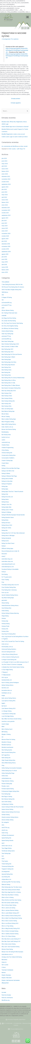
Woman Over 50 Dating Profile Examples (12, 951)
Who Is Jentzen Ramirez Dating (10, 910)
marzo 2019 (5, 267)
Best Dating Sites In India (8, 382)
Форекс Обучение (7, 977)
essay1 (3, 556)
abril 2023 (4, 166)
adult (3, 307)
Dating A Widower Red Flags (9, 476)
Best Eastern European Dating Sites (11, 388)
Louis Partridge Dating (7, 716)
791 (3, 300)
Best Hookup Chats (7, 395)
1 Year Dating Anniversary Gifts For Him (12, 284)
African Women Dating (8, 310)
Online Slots (5, 775)
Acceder (4, 992)
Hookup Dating (6, 623)
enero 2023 (5, 174)
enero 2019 (5, 272)
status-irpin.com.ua (7, 845)
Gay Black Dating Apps (8, 597)
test (3, 856)
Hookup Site (5, 628)
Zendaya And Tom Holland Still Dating (12, 957)
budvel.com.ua (6, 437)
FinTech (4, 571)
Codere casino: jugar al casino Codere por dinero (15, 136)
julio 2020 (4, 241)
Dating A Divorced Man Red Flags (11, 468)
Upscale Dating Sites (7, 874)
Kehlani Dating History (7, 685)
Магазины (4, 959)
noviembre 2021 (6, 210)
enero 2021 (5, 231)
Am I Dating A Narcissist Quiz (9, 313)
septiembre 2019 (6, 251)
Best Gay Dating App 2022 (9, 390)
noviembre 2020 (6, 233)
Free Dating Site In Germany (9, 590)
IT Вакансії (5, 672)
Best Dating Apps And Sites (9, 362)
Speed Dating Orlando (7, 840)
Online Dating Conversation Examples (12, 768)
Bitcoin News (5, 414)
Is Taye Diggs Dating (7, 669)
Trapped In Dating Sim (7, 869)
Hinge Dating (5, 615)
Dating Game (5, 499)
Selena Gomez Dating (7, 809)
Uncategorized (6, 39)
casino (3, 439)
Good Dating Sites (6, 608)
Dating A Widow (6, 473)
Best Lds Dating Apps (7, 408)
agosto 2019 (5, 254)
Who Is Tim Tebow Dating (8, 936)
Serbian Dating (6, 814)
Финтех (4, 972)
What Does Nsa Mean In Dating (10, 894)
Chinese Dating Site (7, 452)
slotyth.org (4, 830)
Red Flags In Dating (7, 796)
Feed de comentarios (7, 997)
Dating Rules (5, 520)
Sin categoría (5, 822)
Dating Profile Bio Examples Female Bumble (13, 514)
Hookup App (5, 621)
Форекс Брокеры (6, 975)
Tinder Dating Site (6, 863)
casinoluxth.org (6, 442)
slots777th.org (5, 827)
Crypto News (5, 463)
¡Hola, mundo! (24, 146)
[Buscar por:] (15, 111)
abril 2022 (4, 197)
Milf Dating (4, 731)
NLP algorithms (6, 755)
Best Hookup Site (6, 403)
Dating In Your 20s (6, 504)
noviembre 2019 (6, 246)
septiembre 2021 (6, 215)
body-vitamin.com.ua (7, 427)
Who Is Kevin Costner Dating (9, 920)
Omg (3, 765)
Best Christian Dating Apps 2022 (10, 344)
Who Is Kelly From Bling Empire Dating (12, 918)
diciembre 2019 (6, 243)
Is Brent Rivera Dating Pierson (10, 654)
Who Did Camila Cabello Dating (10, 902)
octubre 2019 (5, 249)
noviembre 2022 (6, 179)
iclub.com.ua (5, 644)
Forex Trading (5, 579)
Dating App (5, 486)
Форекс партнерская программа (11, 980)
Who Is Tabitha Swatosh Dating (10, 933)
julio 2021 (4, 220)
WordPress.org (5, 1000)
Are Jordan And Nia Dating (9, 320)
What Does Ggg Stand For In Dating (11, 892)
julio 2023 (4, 158)
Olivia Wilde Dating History (9, 762)
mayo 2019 (5, 262)
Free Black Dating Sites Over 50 (10, 584)
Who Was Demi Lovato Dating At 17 (11, 939)
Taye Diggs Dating (6, 848)
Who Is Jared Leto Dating (8, 907)
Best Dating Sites (6, 375)
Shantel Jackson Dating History (10, 817)
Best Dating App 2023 (7, 351)
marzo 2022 (5, 199)
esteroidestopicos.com (8, 566)
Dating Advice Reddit (7, 478)
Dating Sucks (5, 540)
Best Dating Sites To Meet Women (11, 385)
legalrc (3, 703)
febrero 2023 (5, 171)
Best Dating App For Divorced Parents (12, 354)
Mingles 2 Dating (6, 734)
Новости (4, 962)
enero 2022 (5, 205)
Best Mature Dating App (8, 411)
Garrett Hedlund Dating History (10, 595)
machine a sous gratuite (8, 721)
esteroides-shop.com (7, 561)
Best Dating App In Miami (8, 357)
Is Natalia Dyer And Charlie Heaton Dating (13, 667)
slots (3, 825)
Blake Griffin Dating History (9, 424)
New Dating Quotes (7, 750)
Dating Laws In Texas (7, 509)
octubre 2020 (5, 236)
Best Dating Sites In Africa (9, 380)
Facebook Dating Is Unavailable (10, 569)
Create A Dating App (7, 460)
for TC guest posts (7, 577)
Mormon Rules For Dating (8, 739)
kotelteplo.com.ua (6, 693)
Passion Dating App (7, 783)
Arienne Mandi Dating (7, 331)
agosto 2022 (5, 187)
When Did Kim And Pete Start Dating (11, 900)
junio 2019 (4, 259)
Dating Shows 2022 (7, 525)
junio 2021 (4, 223)
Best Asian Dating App (7, 341)
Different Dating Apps (7, 548)
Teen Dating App (6, 853)
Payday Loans (5, 786)
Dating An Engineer (7, 483)
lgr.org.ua (4, 705)
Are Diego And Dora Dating (9, 318)
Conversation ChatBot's (8, 458)
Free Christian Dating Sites (9, 587)
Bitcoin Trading (6, 416)
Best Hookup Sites (6, 406)
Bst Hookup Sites (6, 434)
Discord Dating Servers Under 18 (10, 551)
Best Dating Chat (6, 367)
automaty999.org (6, 338)
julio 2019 (4, 256)
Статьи (4, 967)
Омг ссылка (5, 964)
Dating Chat (5, 494)
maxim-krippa (5, 724)
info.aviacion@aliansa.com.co (16, 1029)
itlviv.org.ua (5, 677)
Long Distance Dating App (9, 713)
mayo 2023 (5, 163)
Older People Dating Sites (8, 760)
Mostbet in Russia (6, 742)
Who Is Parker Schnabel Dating (10, 931)
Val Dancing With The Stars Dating (11, 882)
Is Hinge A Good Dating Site (9, 659)
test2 (3, 858)
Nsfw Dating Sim (6, 757)
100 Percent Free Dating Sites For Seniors (13, 287)
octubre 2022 (5, 181)
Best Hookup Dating (7, 398)
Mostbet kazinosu (6, 744)
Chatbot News (5, 445)
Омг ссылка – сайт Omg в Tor (17, 148)
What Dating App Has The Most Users (12, 887)
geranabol (4, 600)
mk (2, 737)
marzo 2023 (5, 168)
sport (3, 843)
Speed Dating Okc (6, 838)
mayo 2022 (5, 194)
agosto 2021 (5, 218)
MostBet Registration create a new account (13, 134)
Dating (3, 465)
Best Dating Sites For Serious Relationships (13, 377)
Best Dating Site (6, 372)
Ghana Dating (5, 603)
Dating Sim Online (6, 527)
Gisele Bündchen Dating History (10, 605)
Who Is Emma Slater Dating (9, 905)
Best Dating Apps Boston (8, 364)
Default (4, 546)
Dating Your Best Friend (8, 543)
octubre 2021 (5, 212)
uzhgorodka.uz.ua (6, 879)
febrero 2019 (5, 269)
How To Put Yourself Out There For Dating (13, 641)
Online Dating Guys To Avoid (9, 770)
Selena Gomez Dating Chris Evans (11, 812)
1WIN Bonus (5, 292)
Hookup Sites (5, 631)
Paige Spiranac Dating (7, 781)
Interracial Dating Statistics (9, 649)
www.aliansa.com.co (7, 954)
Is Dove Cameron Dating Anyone (10, 657)
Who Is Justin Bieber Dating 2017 (10, 913)
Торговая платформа (7, 970)
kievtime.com (5, 687)
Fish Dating (5, 574)
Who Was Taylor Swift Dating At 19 (11, 941)
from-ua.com (5, 592)
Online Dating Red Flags (8, 773)
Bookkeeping (5, 432)
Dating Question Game (8, 517)
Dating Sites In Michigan (8, 535)
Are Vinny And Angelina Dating (10, 325)
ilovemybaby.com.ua (7, 646)
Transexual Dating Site (8, 866)
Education (4, 553)
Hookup (4, 618)
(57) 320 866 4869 (8, 1023)
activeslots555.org (6, 302)
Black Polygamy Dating (8, 421)
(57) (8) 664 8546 (17, 1023)
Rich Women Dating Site (8, 799)
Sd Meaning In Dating (7, 804)
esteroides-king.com (7, 559)
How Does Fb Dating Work (9, 634)
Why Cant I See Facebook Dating (10, 946)
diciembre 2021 (6, 207)
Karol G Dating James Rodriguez (10, 682)
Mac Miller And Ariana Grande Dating (11, 718)
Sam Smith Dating (6, 801)
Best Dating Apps (6, 359)
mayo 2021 (5, 225)
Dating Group (5, 502)
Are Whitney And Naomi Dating (10, 328)
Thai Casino (5, 861)
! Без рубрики (5, 282)
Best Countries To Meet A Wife (10, 346)
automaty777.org (6, 336)
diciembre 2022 (6, 176)
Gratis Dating (5, 610)
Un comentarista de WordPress (10, 146)
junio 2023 (4, 161)
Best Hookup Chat (6, 393)
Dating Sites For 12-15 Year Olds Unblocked (13, 533)
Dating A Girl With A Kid (8, 470)
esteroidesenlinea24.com (8, 564)
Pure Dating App (6, 794)
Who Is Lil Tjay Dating (7, 926)
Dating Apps (5, 489)
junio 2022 (4, 192)
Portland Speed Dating (8, 788)
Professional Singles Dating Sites (10, 791)
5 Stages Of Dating (7, 297)
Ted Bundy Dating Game (8, 850)
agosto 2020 (5, 238)
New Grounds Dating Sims (9, 752)
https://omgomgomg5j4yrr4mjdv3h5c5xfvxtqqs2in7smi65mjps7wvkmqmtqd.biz (17, 50)
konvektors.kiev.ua (7, 690)
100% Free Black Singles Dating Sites (11, 289)
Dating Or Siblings (6, 512)
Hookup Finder (5, 626)
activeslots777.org (6, 305)
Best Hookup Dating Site (8, 401)
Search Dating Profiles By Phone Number (13, 806)
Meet (3, 726)
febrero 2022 (5, 202)
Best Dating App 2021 (7, 349)
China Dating (5, 450)
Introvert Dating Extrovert (8, 651)
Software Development (8, 835)
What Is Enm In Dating (7, 897)
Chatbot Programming (7, 447)
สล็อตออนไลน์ (5, 983)
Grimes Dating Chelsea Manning (10, 613)
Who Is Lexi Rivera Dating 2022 (10, 923)
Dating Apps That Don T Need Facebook (12, 491)
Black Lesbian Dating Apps (9, 419)
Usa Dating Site (6, 876)
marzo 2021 (5, 228)
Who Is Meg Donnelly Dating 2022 (11, 928)
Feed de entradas (6, 995)
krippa (3, 695)
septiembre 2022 (6, 184)
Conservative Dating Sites (9, 455)
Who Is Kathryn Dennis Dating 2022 (11, 915)
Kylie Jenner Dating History (9, 698)
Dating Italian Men (6, 507)
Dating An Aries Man (7, 481)
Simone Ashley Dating (7, 819)
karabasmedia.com (7, 680)
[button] (27, 17)
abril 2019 (4, 264)
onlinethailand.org (6, 778)
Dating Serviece (6, 522)
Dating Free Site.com (7, 496)
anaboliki (4, 315)
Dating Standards (6, 538)
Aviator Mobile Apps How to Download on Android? (15, 126)
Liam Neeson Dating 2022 (8, 708)
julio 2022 (4, 189)
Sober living (5, 832)
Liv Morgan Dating (6, 711)
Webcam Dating (6, 884)
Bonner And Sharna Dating (9, 429)
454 (3, 294)
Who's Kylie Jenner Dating (8, 944)
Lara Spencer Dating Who (8, 700)
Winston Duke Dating (7, 949)
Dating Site (5, 530)
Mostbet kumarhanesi (7, 747)
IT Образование (6, 674)
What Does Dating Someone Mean (11, 889)
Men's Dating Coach (7, 729)
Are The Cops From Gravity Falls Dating (12, 323)
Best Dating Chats (6, 369)
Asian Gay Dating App (7, 333)
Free (3, 582)
